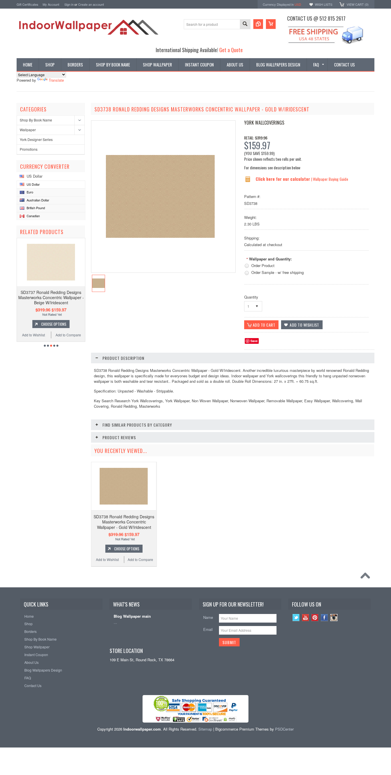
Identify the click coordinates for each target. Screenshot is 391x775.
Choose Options (53, 324)
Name (208, 617)
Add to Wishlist (33, 334)
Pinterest (315, 617)
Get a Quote (231, 50)
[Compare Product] (258, 24)
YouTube (305, 617)
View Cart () (358, 4)
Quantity (251, 297)
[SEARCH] (245, 24)
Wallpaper (28, 129)
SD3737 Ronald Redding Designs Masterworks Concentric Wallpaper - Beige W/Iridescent (51, 297)
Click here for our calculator (283, 179)
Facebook (324, 617)
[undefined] (160, 236)
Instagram (333, 617)
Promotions (28, 149)
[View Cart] (271, 24)
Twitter (296, 617)
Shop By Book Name (36, 119)
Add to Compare (68, 334)
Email (208, 629)
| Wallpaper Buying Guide (329, 179)
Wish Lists (323, 4)
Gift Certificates (27, 4)
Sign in (69, 4)
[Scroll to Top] (366, 577)
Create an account (91, 4)
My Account (51, 4)
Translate (56, 80)
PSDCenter (284, 729)
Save (254, 341)
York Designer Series (36, 139)
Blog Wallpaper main (132, 616)
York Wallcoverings (264, 122)
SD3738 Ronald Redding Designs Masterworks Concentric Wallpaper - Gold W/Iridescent (124, 522)
